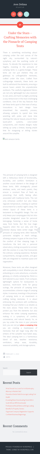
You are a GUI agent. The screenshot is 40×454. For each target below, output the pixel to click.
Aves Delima (20, 4)
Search (5, 368)
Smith (8, 357)
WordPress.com (26, 450)
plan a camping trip (28, 325)
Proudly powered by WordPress (19, 447)
